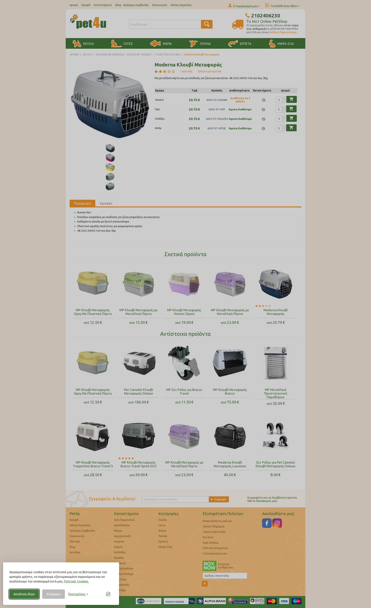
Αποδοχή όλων (24, 594)
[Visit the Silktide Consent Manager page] (108, 594)
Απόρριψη (53, 594)
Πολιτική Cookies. (76, 581)
